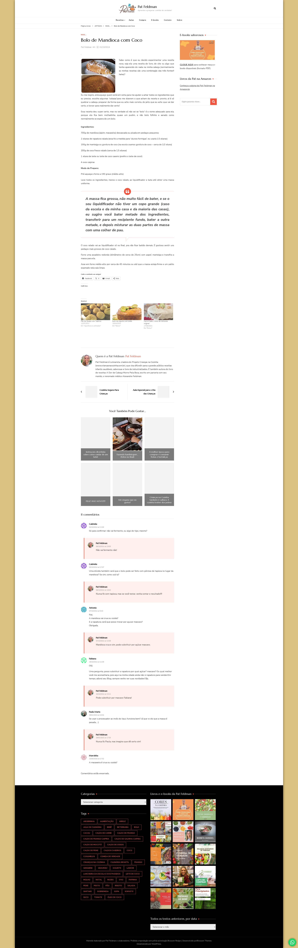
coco (129, 850)
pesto (97, 885)
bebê (109, 827)
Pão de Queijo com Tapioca (91, 321)
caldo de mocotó (92, 844)
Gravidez (102, 868)
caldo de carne (103, 833)
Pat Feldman (147, 7)
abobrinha (89, 821)
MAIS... (83, 35)
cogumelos (89, 856)
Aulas (131, 20)
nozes (110, 879)
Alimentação (107, 821)
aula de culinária (92, 827)
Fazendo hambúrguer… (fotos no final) (127, 455)
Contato (168, 20)
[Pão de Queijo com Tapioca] (95, 311)
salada (131, 885)
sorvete (129, 891)
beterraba (123, 827)
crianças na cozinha (94, 862)
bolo (136, 827)
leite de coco (133, 874)
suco (86, 897)
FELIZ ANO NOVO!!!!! (95, 501)
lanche (130, 868)
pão (107, 885)
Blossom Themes (204, 941)
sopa (116, 891)
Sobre (179, 20)
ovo (121, 879)
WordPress (156, 944)
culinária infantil (119, 862)
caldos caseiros (112, 850)
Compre (142, 20)
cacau (86, 833)
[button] (160, 809)
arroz (122, 821)
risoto (118, 885)
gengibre (88, 868)
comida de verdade (110, 856)
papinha (133, 879)
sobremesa (103, 891)
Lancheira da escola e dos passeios (101, 874)
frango (138, 862)
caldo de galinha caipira (128, 839)
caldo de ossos (115, 844)
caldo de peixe (90, 850)
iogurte (117, 868)
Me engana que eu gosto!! (127, 501)
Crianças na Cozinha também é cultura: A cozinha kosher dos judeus (159, 500)
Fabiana (92, 658)
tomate (98, 897)
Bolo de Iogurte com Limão (122, 321)
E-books (155, 20)
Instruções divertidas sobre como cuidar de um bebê (95, 454)
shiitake (87, 891)
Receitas (120, 20)
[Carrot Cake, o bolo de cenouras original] (158, 311)
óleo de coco (115, 897)
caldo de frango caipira (96, 839)
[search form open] (215, 8)
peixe (85, 885)
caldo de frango (126, 833)
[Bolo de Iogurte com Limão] (127, 311)
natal (99, 879)
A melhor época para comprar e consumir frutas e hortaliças (159, 454)
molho (86, 879)
